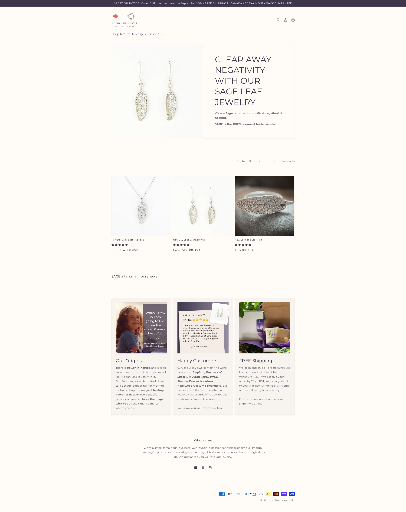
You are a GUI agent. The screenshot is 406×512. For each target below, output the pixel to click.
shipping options (250, 403)
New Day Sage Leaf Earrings (189, 239)
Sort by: (241, 161)
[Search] (278, 20)
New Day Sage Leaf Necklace (127, 239)
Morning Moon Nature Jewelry (281, 500)
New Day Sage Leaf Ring (248, 239)
